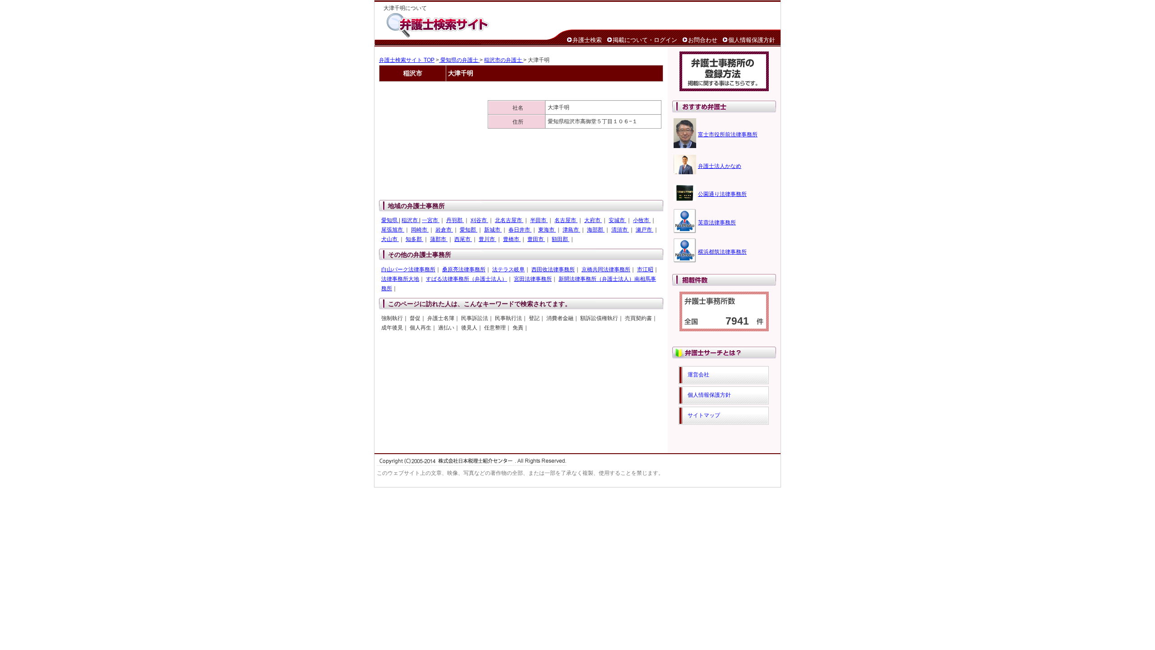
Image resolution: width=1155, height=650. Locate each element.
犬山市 (390, 239)
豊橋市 (512, 239)
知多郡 (414, 239)
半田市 (539, 220)
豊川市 (487, 239)
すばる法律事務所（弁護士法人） (466, 279)
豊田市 (536, 239)
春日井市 (519, 230)
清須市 (620, 230)
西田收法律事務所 (553, 269)
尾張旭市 (392, 230)
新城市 (493, 230)
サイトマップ (704, 415)
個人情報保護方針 (751, 40)
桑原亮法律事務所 (463, 269)
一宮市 (430, 220)
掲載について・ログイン (645, 40)
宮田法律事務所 (533, 279)
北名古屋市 (509, 220)
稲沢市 (410, 220)
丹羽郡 (455, 220)
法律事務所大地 (400, 279)
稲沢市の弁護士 (503, 60)
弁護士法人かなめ (719, 166)
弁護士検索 (587, 40)
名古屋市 (566, 220)
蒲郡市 (439, 239)
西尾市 (463, 239)
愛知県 (390, 220)
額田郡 (560, 239)
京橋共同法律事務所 (606, 269)
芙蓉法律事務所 (717, 222)
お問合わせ (702, 40)
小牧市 (642, 220)
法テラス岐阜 (508, 269)
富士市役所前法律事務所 (728, 134)
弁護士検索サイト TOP (406, 60)
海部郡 (596, 230)
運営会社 (698, 374)
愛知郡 (468, 230)
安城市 (617, 220)
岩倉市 (444, 230)
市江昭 (645, 269)
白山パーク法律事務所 (408, 269)
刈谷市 (479, 220)
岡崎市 (420, 230)
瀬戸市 (644, 230)
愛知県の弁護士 (459, 60)
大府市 (593, 220)
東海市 (547, 230)
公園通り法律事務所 (722, 194)
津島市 (571, 230)
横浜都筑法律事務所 (722, 252)
